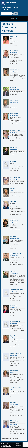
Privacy (9, 444)
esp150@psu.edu (14, 273)
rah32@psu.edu (13, 179)
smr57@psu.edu (13, 307)
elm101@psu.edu (14, 255)
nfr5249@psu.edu (14, 323)
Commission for (10, 8)
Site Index (3, 444)
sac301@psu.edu (14, 71)
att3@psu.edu (13, 372)
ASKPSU (17, 444)
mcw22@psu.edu (14, 424)
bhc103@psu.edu (14, 52)
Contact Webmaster (6, 446)
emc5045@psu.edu (14, 165)
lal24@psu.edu (13, 222)
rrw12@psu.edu (13, 291)
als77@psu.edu (13, 355)
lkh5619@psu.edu (14, 191)
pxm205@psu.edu (14, 115)
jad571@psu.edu (14, 102)
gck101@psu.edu (14, 404)
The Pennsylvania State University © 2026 (11, 445)
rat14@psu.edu (13, 390)
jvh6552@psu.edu (14, 149)
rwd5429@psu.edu (14, 89)
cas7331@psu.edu (14, 338)
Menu (13, 19)
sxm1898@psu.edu (14, 238)
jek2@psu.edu (13, 205)
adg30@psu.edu (13, 132)
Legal (13, 444)
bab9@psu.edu (13, 40)
